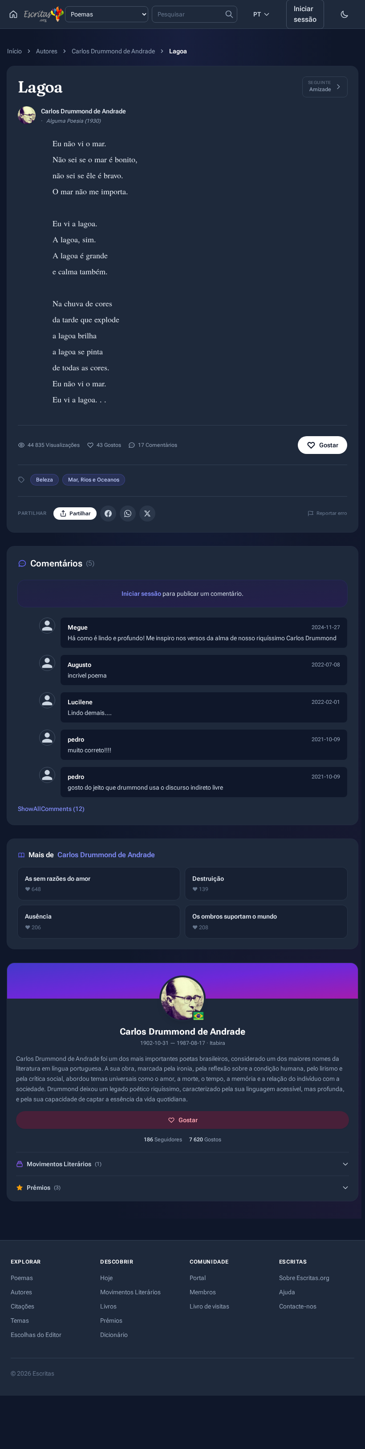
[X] (147, 514)
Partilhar (79, 513)
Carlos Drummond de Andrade (113, 51)
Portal (198, 1277)
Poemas (22, 1277)
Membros (203, 1292)
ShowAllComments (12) (51, 808)
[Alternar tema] (344, 14)
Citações (22, 1306)
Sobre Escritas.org (304, 1277)
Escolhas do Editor (36, 1334)
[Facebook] (108, 514)
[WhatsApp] (128, 514)
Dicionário (114, 1334)
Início (14, 51)
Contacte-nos (297, 1306)
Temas (20, 1320)
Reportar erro (331, 513)
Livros (108, 1306)
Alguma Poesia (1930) (73, 121)
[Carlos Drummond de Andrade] (27, 115)
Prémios (111, 1320)
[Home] (13, 14)
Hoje (106, 1277)
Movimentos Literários (130, 1292)
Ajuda (287, 1292)
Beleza (44, 480)
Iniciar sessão (141, 593)
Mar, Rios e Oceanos (93, 480)
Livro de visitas (209, 1306)
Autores (46, 51)
